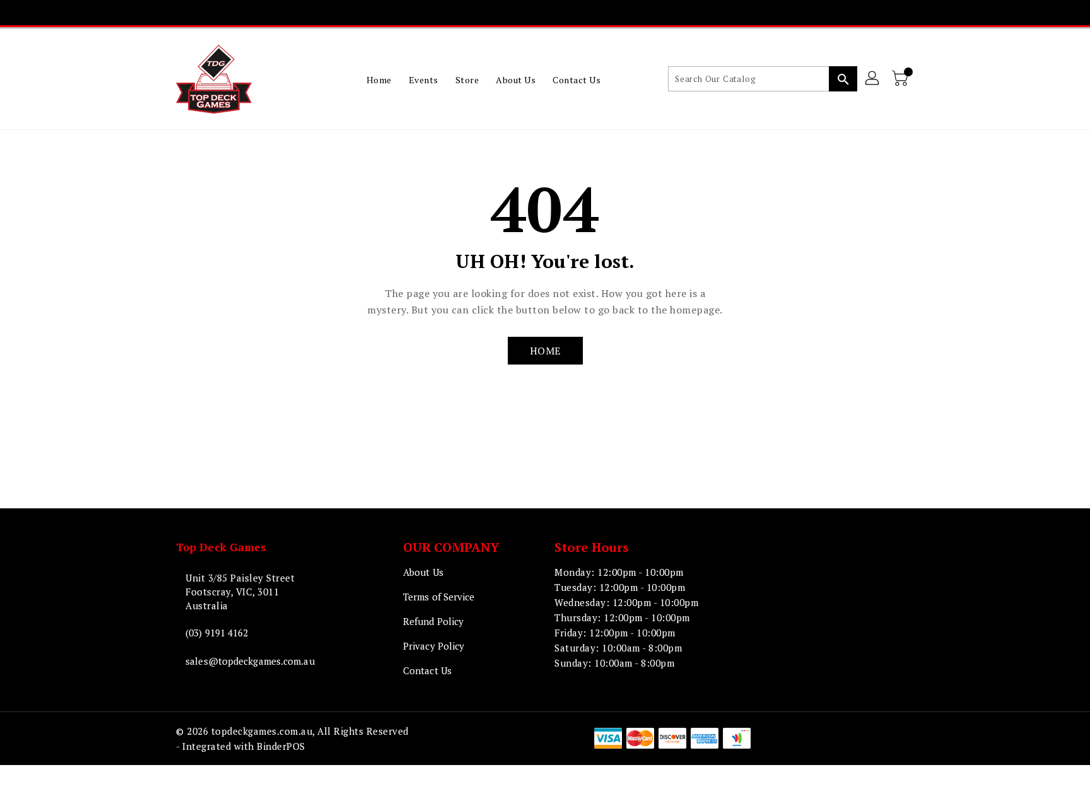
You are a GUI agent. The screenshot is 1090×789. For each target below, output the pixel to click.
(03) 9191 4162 (216, 632)
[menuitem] (379, 79)
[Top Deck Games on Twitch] (580, 12)
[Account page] (873, 78)
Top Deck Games (221, 547)
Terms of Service (439, 596)
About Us (423, 572)
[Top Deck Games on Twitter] (507, 12)
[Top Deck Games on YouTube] (556, 12)
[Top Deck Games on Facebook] (483, 12)
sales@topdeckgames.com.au (250, 661)
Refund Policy (433, 621)
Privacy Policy (433, 646)
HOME (545, 351)
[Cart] (901, 78)
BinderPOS (281, 746)
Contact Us (427, 670)
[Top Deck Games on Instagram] (532, 12)
